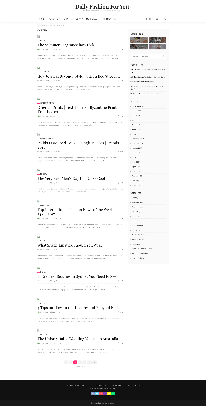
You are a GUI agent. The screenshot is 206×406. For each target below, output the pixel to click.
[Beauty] (139, 40)
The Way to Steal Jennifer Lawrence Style (145, 94)
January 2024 (137, 143)
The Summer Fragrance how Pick (65, 44)
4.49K (121, 116)
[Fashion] (157, 46)
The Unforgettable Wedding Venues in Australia (77, 338)
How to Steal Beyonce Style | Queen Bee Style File (79, 76)
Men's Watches (138, 235)
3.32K (121, 312)
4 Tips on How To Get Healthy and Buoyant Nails (78, 307)
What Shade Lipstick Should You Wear (69, 245)
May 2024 (136, 125)
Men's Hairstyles (138, 225)
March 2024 (137, 134)
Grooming (136, 211)
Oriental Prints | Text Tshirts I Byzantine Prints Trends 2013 (77, 109)
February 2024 (138, 139)
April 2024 (136, 129)
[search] (165, 19)
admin (47, 49)
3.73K (121, 249)
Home (41, 19)
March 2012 (136, 185)
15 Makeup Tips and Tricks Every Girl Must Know (147, 77)
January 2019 (137, 180)
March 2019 (136, 171)
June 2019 (136, 157)
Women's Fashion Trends (48, 103)
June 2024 (136, 120)
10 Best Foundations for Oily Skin (142, 82)
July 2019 (136, 153)
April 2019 (136, 167)
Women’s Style (109, 19)
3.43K (121, 49)
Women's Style (138, 258)
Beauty (79, 19)
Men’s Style (91, 19)
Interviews (136, 216)
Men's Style (44, 174)
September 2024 (138, 106)
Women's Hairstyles (140, 253)
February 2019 (138, 176)
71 (89, 362)
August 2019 (137, 148)
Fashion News (54, 19)
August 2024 (137, 111)
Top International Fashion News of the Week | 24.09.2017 (76, 211)
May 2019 (136, 162)
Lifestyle (68, 19)
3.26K (121, 343)
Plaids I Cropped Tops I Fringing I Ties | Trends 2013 (78, 145)
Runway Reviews (138, 239)
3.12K (121, 218)
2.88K (121, 281)
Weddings (43, 334)
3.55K (121, 81)
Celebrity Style (45, 71)
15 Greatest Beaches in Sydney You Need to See (76, 276)
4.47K (121, 152)
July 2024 (136, 115)
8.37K (121, 183)
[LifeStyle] (139, 46)
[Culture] (157, 40)
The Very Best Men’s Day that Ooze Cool (71, 178)
